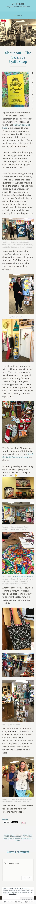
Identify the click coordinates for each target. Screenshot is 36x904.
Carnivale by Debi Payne (22, 576)
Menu (19, 15)
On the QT (18, 3)
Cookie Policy (12, 894)
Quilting (25, 835)
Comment (27, 878)
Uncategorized (16, 837)
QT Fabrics (16, 839)
